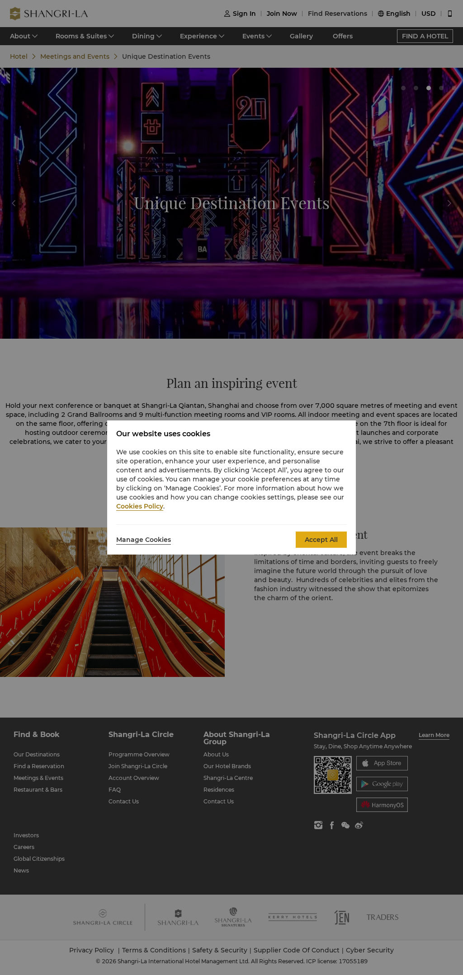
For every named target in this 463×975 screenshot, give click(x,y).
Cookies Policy (139, 506)
